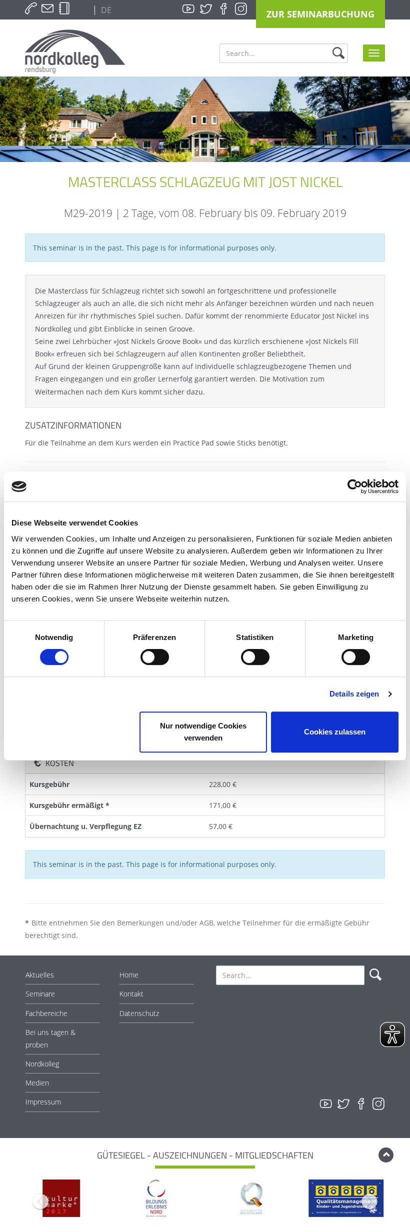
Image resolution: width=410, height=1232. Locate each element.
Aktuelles (40, 975)
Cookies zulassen (335, 732)
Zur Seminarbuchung (320, 14)
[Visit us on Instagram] (241, 9)
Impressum (43, 1101)
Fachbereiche (47, 1013)
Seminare (40, 993)
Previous (40, 1201)
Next (370, 1201)
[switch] (154, 657)
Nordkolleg (42, 1063)
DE (105, 10)
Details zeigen (354, 694)
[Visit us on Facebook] (223, 9)
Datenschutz (139, 1013)
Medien (37, 1083)
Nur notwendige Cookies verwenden (203, 732)
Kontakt (132, 993)
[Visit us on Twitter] (206, 9)
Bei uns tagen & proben (51, 1039)
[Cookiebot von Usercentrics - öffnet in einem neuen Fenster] (354, 486)
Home (129, 975)
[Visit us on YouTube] (188, 9)
